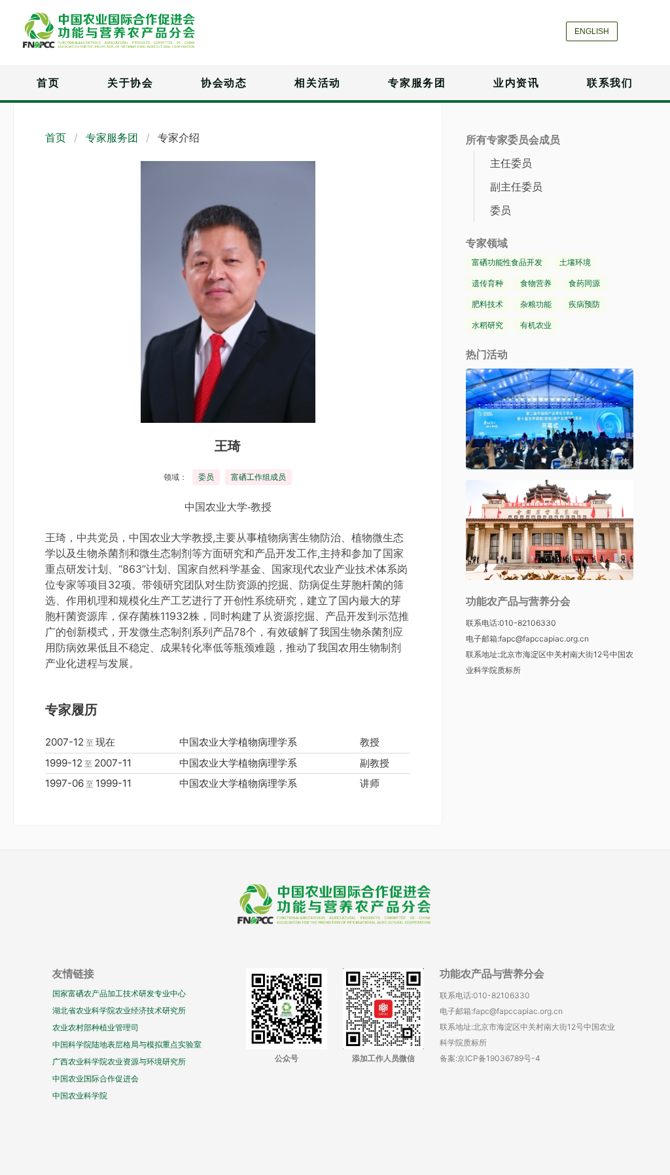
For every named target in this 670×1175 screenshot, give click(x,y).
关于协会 (130, 82)
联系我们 (610, 82)
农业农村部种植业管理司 (95, 1027)
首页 (48, 82)
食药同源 (584, 283)
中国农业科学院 (79, 1095)
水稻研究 (487, 325)
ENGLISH (591, 31)
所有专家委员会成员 (513, 139)
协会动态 (224, 82)
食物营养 (536, 283)
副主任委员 (516, 186)
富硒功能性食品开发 (507, 262)
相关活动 (317, 82)
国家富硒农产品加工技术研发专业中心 (119, 993)
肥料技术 (487, 304)
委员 (206, 477)
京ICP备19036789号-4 (498, 1058)
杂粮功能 (536, 304)
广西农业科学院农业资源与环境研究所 (119, 1061)
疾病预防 (584, 304)
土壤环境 (575, 262)
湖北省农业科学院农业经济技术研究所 (119, 1010)
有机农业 (536, 325)
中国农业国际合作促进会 (95, 1078)
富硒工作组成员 (258, 477)
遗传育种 (487, 283)
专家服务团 (417, 82)
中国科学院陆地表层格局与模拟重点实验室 (127, 1044)
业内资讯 (516, 82)
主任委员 (511, 163)
